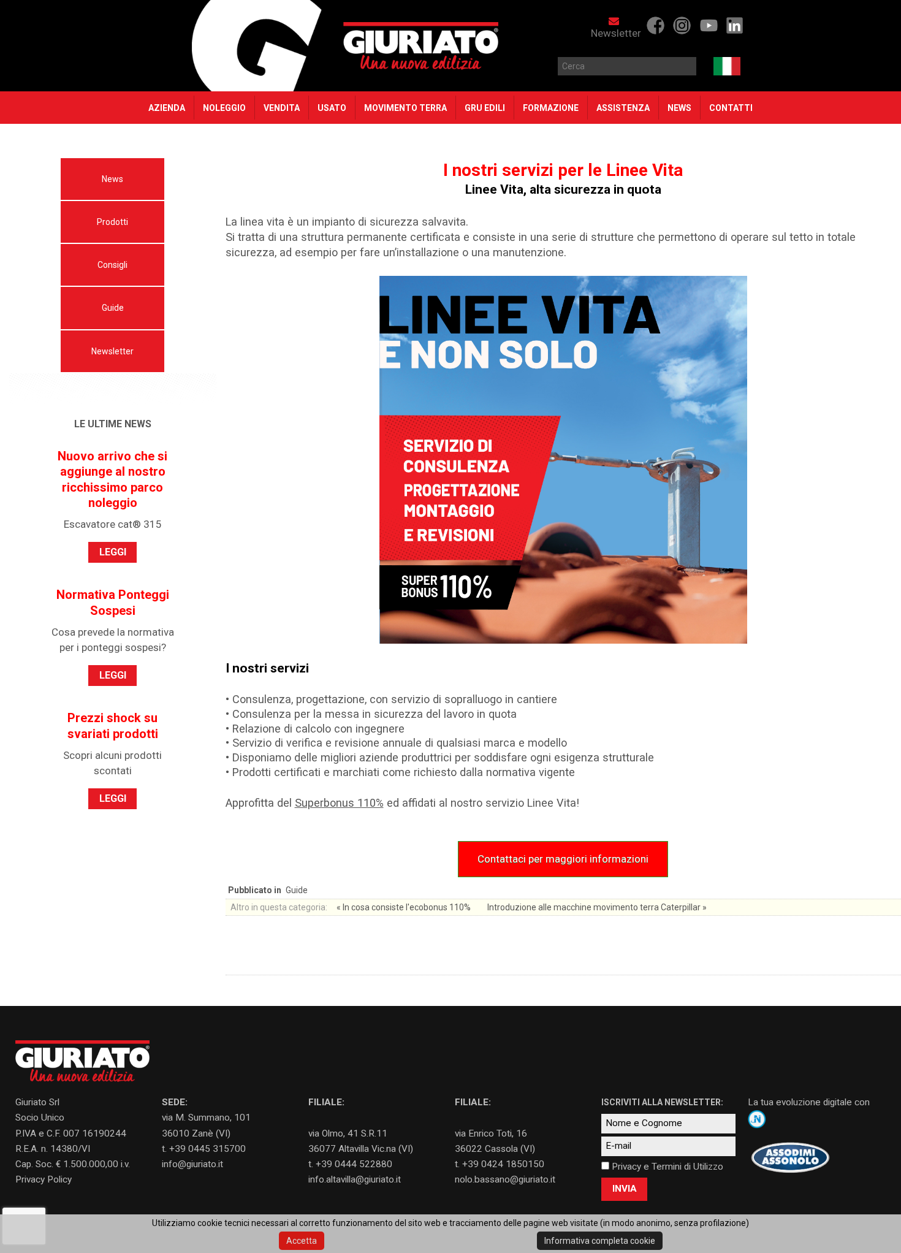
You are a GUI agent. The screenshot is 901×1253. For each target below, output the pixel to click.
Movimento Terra (405, 108)
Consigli (112, 265)
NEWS (679, 108)
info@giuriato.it (192, 1164)
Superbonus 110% (339, 802)
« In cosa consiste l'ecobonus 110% (404, 907)
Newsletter (616, 33)
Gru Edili (485, 108)
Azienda (166, 108)
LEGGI (112, 552)
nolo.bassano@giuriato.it (505, 1179)
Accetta (301, 1241)
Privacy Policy (43, 1179)
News (112, 179)
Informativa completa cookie (599, 1241)
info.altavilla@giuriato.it (354, 1179)
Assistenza (623, 108)
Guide (113, 308)
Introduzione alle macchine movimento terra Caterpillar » (597, 907)
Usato (331, 108)
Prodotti (112, 222)
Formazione (551, 108)
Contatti (731, 108)
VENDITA (282, 108)
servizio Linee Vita (530, 802)
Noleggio (224, 108)
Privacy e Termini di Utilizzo (667, 1166)
